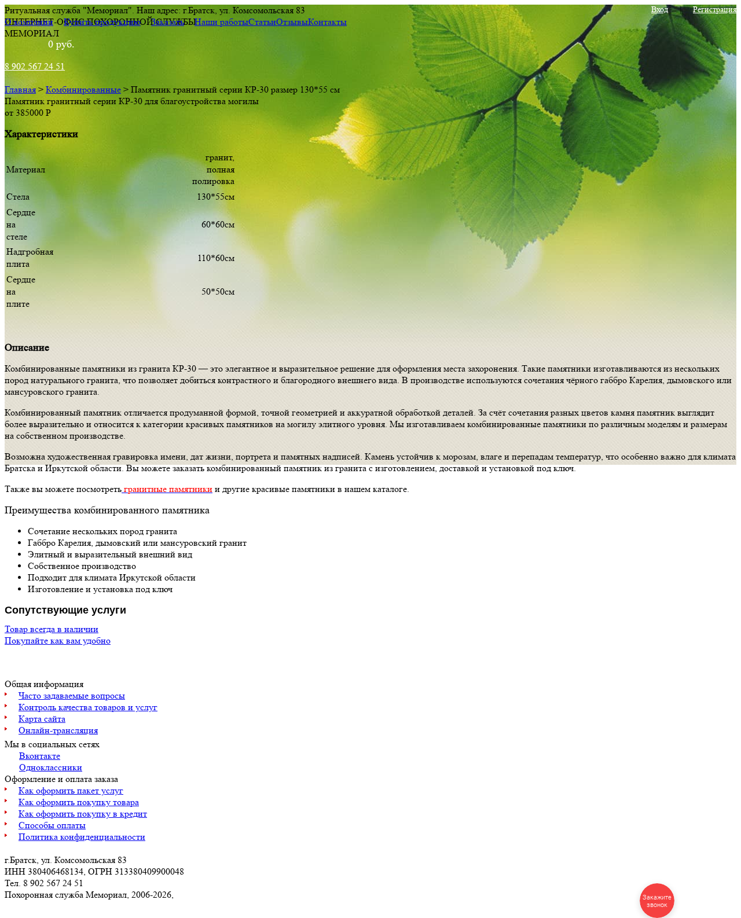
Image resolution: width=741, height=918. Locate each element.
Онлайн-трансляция (58, 730)
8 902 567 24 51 (35, 66)
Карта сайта (42, 718)
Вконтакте (39, 755)
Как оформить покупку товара (79, 801)
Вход (659, 9)
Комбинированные (83, 89)
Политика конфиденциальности (82, 836)
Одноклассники (50, 767)
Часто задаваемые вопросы (72, 695)
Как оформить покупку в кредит (83, 813)
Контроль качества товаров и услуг (88, 707)
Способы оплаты (52, 825)
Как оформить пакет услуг (71, 790)
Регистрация (714, 9)
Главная (20, 89)
